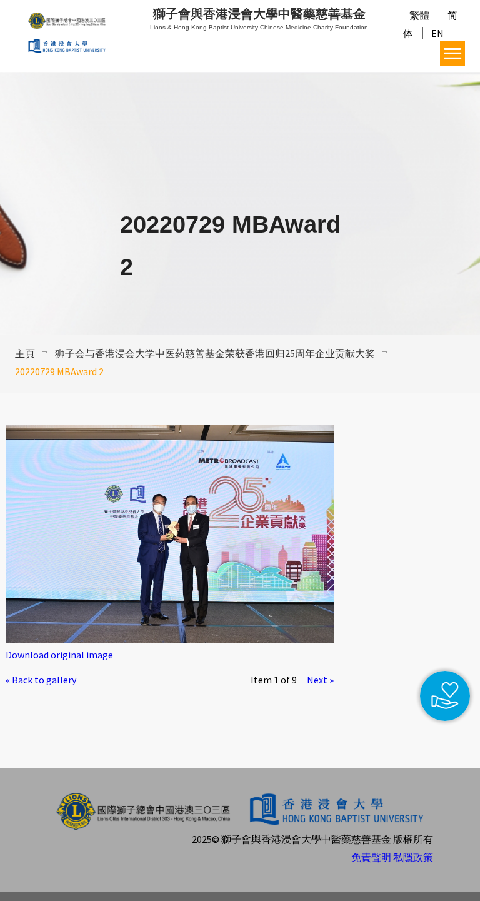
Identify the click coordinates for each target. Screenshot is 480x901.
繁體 (419, 15)
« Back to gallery (41, 679)
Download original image (59, 654)
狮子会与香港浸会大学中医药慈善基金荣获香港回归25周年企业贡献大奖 (215, 353)
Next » (320, 679)
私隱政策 (413, 857)
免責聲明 (371, 857)
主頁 (25, 353)
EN (437, 33)
